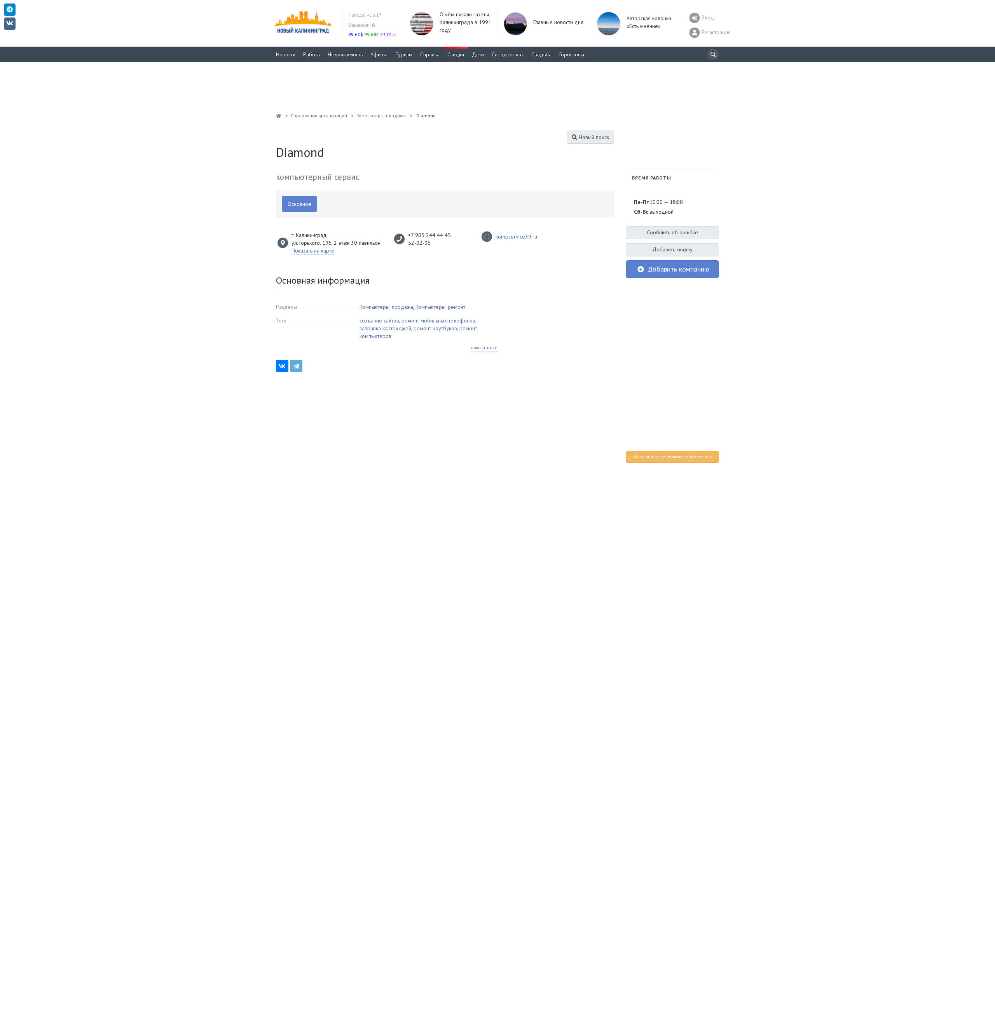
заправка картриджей (385, 328)
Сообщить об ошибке (672, 232)
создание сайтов (379, 320)
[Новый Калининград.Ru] (278, 115)
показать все (484, 347)
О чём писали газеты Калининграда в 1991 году (465, 22)
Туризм (403, 54)
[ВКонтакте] (282, 366)
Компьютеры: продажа (386, 306)
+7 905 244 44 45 (429, 235)
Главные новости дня (558, 22)
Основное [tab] (299, 203)
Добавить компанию (677, 269)
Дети (478, 54)
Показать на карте (313, 250)
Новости (285, 54)
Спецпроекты (508, 54)
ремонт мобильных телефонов (438, 320)
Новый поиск (593, 137)
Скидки (455, 54)
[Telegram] (296, 366)
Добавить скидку (672, 249)
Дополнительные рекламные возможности (672, 456)
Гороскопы (571, 54)
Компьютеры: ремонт (440, 306)
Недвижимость (345, 54)
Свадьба (541, 54)
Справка (430, 54)
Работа (311, 54)
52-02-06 (420, 242)
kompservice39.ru (516, 236)
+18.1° (364, 15)
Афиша (379, 54)
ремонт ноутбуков (435, 328)
